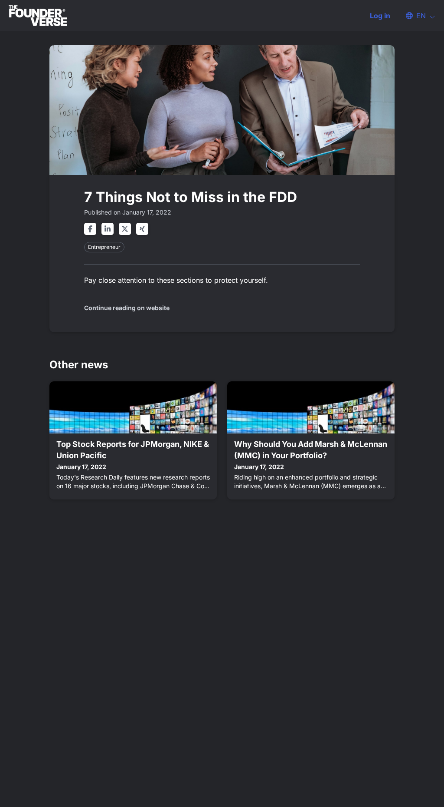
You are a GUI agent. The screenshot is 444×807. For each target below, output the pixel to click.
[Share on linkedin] (107, 229)
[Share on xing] (142, 229)
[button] (416, 15)
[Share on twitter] (125, 229)
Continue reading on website (127, 307)
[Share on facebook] (90, 229)
